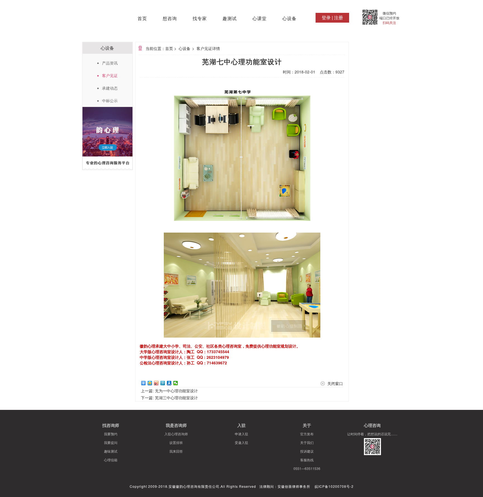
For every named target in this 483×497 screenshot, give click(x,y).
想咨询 (170, 18)
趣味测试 (110, 451)
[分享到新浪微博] (156, 383)
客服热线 (307, 459)
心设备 (289, 18)
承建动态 (110, 88)
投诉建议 (307, 451)
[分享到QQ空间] (150, 383)
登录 (326, 17)
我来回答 (176, 451)
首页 (142, 18)
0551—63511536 (306, 468)
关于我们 (307, 442)
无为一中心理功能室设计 (176, 390)
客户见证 (110, 75)
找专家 (200, 18)
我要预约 (110, 433)
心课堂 (259, 18)
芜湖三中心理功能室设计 (176, 397)
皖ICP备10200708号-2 (334, 486)
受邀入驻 (241, 442)
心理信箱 (110, 459)
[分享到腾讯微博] (162, 383)
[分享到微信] (175, 383)
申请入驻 (241, 433)
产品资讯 (110, 63)
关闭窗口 (335, 383)
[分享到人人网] (169, 383)
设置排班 (176, 442)
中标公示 (110, 100)
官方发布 (307, 433)
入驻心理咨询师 (176, 433)
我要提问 (110, 442)
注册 (338, 17)
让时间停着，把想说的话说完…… (372, 433)
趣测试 (229, 18)
